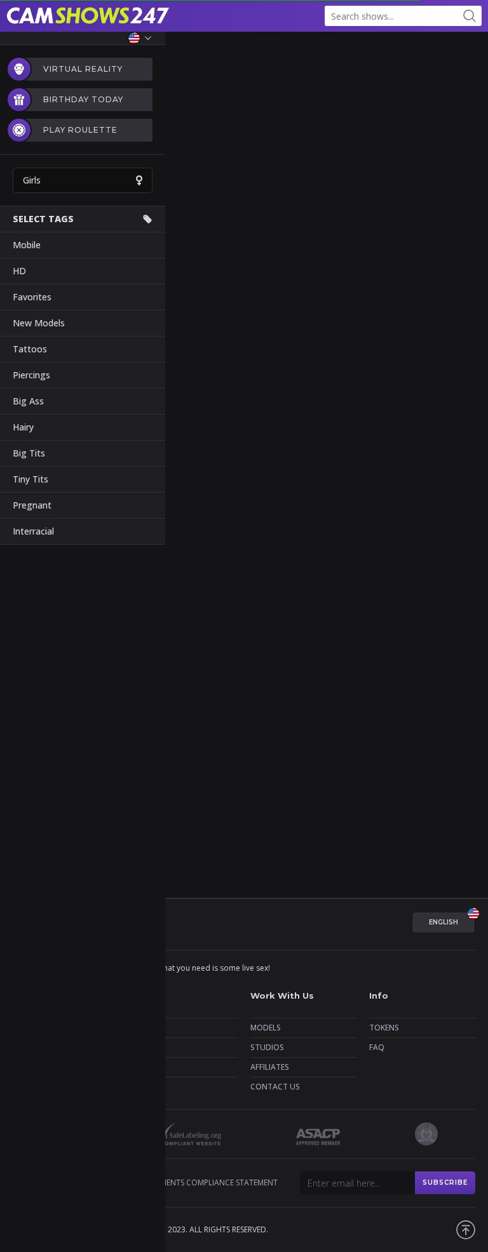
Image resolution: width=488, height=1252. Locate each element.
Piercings (31, 375)
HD (19, 271)
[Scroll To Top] (465, 1229)
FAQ (376, 1047)
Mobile (27, 245)
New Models (39, 323)
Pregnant (32, 505)
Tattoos (30, 349)
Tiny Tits (30, 479)
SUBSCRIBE (445, 1182)
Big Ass (28, 401)
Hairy (23, 427)
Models (265, 1027)
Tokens (384, 1027)
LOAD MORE (244, 840)
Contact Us (275, 1086)
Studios (267, 1047)
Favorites (32, 297)
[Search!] (470, 16)
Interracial (33, 531)
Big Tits (29, 453)
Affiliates (269, 1067)
